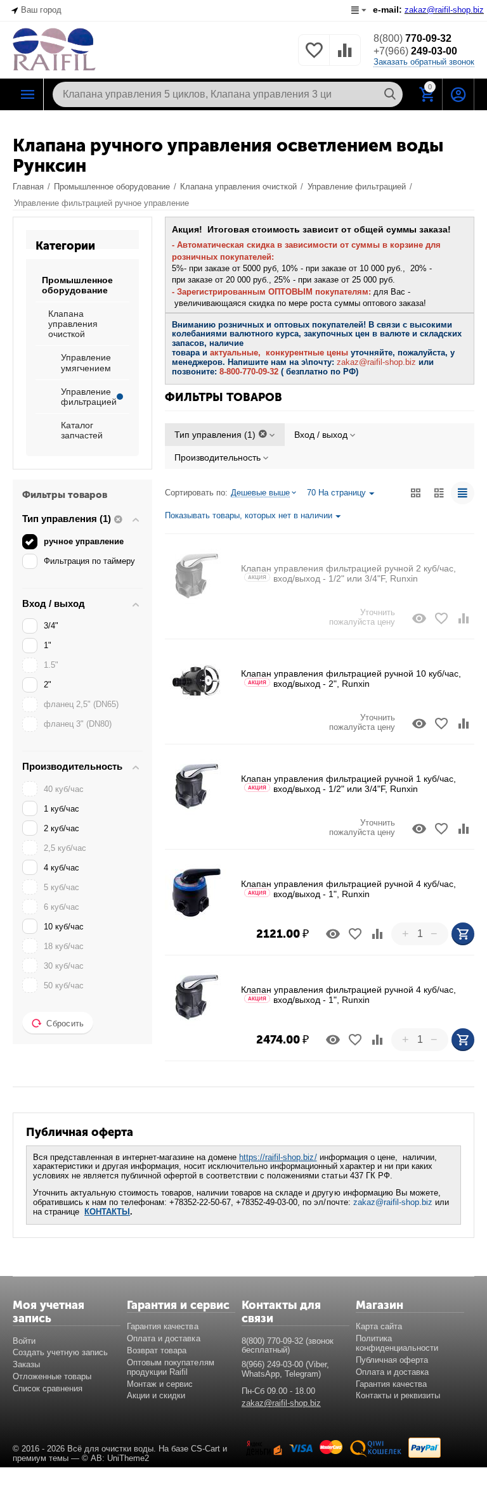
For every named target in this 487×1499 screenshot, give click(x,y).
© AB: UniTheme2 (115, 1458)
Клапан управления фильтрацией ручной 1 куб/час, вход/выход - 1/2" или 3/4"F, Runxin (348, 784)
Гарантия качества (162, 1326)
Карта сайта (379, 1326)
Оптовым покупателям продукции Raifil (170, 1367)
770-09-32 (412, 38)
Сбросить (65, 1023)
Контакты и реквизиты (398, 1395)
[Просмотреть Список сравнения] (345, 57)
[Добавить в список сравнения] (463, 618)
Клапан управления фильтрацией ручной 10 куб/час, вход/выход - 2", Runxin (351, 678)
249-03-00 (415, 51)
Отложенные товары (52, 1376)
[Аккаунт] (458, 94)
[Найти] (390, 94)
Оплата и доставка (163, 1338)
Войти (24, 1341)
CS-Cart (205, 1448)
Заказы (26, 1364)
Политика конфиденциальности (397, 1343)
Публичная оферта (392, 1360)
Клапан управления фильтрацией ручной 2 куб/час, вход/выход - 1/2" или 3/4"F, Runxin (348, 573)
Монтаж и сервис (160, 1384)
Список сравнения (47, 1388)
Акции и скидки (156, 1395)
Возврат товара (156, 1350)
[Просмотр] (419, 618)
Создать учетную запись (60, 1352)
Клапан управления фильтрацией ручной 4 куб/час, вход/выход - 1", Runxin (348, 889)
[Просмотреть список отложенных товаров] (314, 57)
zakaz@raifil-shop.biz (392, 1202)
